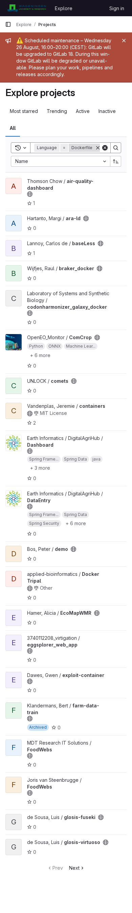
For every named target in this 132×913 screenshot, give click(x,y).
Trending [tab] (57, 111)
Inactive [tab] (107, 111)
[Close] (124, 41)
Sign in (116, 8)
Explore (63, 8)
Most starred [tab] (24, 111)
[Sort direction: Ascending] (115, 161)
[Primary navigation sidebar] (8, 24)
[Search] (115, 147)
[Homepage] (26, 8)
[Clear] (105, 148)
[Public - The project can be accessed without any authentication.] (29, 194)
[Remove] (98, 148)
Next (74, 868)
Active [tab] (83, 111)
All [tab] (13, 128)
